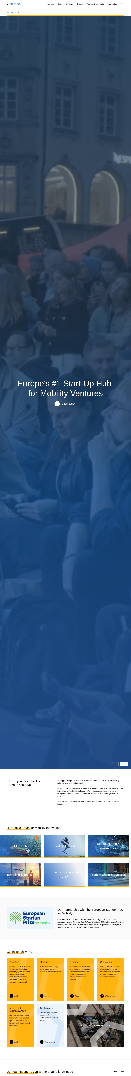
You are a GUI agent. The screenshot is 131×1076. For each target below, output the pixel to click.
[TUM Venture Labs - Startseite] (22, 4)
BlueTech (20, 846)
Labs (8, 12)
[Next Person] (122, 1071)
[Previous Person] (115, 1071)
